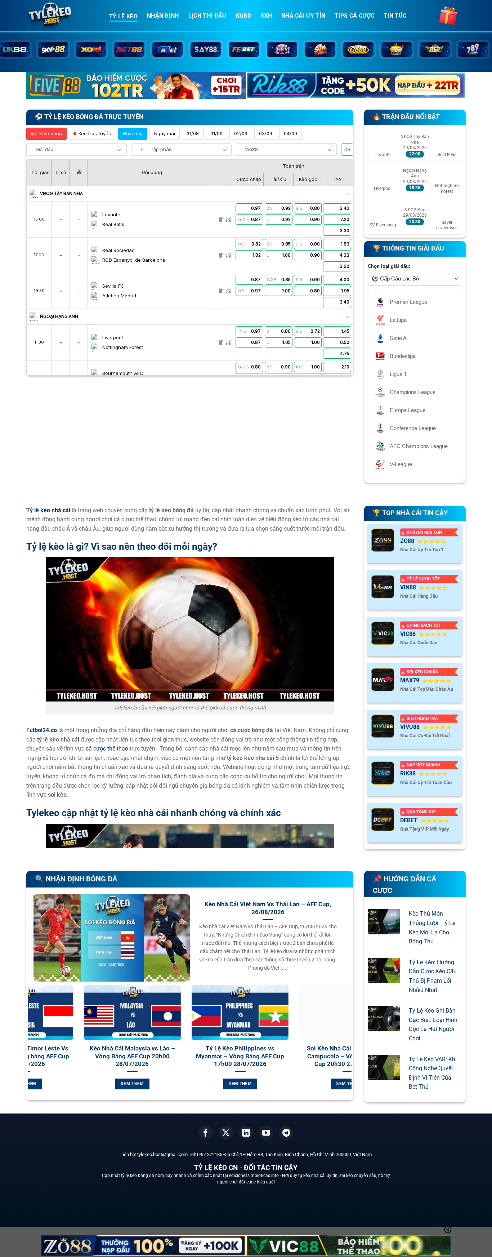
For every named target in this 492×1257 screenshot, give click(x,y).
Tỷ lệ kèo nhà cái (48, 510)
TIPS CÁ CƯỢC (354, 15)
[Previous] (32, 1045)
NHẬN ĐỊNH (163, 15)
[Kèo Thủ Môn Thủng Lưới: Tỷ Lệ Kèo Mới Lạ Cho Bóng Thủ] (384, 929)
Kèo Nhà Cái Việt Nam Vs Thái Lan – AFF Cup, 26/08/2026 (268, 908)
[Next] (347, 1045)
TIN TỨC (395, 15)
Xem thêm (132, 1083)
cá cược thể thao (107, 748)
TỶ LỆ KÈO (123, 16)
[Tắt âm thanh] (347, 149)
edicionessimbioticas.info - (255, 1175)
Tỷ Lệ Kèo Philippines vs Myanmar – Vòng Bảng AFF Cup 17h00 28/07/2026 (133, 1056)
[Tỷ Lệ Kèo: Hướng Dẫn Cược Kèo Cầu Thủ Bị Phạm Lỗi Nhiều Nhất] (384, 978)
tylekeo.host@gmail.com (162, 1154)
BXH (266, 15)
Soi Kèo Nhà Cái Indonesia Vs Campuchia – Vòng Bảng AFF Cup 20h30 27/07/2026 (240, 1056)
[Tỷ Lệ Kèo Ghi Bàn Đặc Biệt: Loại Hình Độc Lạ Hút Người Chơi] (384, 1026)
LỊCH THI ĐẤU (207, 15)
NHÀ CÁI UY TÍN (303, 15)
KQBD (243, 15)
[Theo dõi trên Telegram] (286, 1132)
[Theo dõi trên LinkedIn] (246, 1132)
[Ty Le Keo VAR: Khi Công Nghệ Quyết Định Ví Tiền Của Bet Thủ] (384, 1075)
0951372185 (209, 1154)
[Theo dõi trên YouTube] (266, 1132)
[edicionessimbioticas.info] (62, 16)
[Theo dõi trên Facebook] (205, 1132)
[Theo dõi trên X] (226, 1132)
